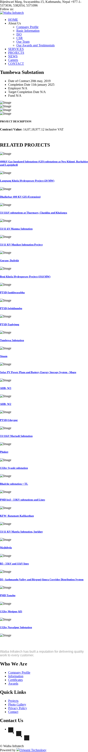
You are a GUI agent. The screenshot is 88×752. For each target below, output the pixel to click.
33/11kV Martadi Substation (16, 435)
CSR (19, 38)
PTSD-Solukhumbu (11, 308)
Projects (13, 701)
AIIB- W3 (5, 388)
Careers (13, 60)
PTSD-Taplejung (9, 324)
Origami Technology (33, 750)
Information (15, 676)
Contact (13, 712)
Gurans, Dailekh (9, 260)
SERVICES (16, 49)
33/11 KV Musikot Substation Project (21, 244)
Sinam (3, 356)
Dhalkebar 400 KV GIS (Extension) (20, 196)
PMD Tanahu (7, 595)
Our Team (22, 41)
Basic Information (27, 30)
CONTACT (16, 63)
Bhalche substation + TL (14, 483)
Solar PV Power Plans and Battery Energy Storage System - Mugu (38, 372)
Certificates (15, 680)
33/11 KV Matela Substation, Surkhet (21, 531)
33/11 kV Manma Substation (16, 228)
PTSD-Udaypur (9, 420)
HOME (13, 19)
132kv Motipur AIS (11, 611)
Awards (13, 683)
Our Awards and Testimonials (35, 45)
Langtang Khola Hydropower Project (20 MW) (27, 180)
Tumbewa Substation (12, 340)
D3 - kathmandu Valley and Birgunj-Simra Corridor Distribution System (41, 579)
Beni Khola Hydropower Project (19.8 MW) (25, 276)
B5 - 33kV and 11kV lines (14, 563)
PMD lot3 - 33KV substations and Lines (22, 499)
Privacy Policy (17, 708)
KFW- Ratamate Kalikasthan (17, 515)
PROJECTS (16, 52)
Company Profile (27, 27)
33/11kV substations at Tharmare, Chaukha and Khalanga (33, 212)
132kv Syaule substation (14, 467)
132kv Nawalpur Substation (16, 627)
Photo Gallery (17, 704)
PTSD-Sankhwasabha (12, 292)
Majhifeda (6, 547)
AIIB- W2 (5, 404)
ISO (19, 34)
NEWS (13, 56)
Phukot (4, 451)
